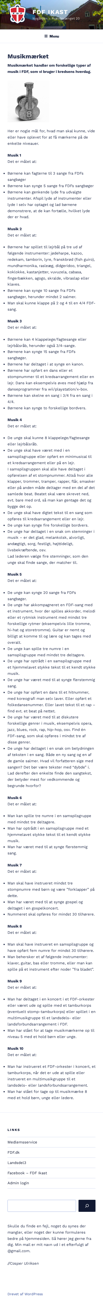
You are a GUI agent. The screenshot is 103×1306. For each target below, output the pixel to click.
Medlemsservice (22, 1142)
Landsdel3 (17, 1162)
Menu (54, 36)
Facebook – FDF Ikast (27, 1173)
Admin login (18, 1183)
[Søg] (87, 1206)
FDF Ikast (50, 12)
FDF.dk (14, 1152)
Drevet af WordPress (25, 1294)
